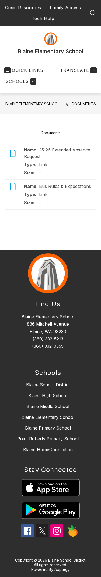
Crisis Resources (23, 7)
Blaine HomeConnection (48, 449)
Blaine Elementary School (32, 104)
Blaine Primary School (48, 428)
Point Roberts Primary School (48, 438)
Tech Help (43, 18)
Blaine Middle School (47, 406)
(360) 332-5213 (48, 339)
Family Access (65, 7)
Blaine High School (47, 395)
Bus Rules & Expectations (65, 186)
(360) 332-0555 (48, 346)
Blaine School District (48, 384)
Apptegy (62, 569)
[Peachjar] (72, 536)
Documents (84, 104)
